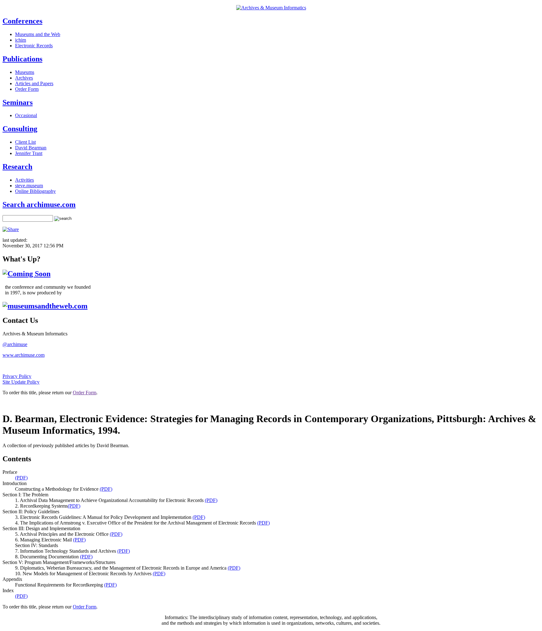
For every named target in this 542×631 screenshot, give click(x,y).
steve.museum (29, 185)
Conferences (22, 21)
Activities (24, 180)
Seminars (18, 102)
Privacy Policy (17, 376)
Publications (22, 59)
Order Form (27, 89)
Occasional (26, 115)
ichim (20, 40)
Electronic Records (34, 45)
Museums (24, 72)
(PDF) (21, 477)
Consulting (20, 129)
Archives (24, 77)
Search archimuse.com (39, 204)
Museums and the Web (37, 34)
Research (17, 167)
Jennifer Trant (28, 153)
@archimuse (15, 344)
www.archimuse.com (24, 355)
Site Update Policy (21, 382)
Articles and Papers (34, 83)
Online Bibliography (35, 191)
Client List (25, 142)
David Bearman (30, 147)
